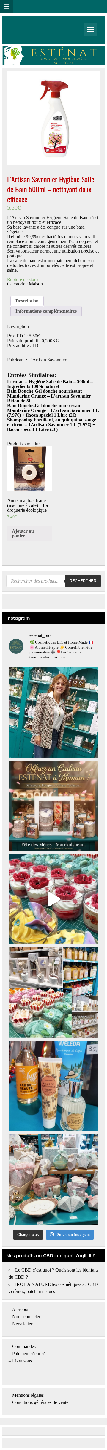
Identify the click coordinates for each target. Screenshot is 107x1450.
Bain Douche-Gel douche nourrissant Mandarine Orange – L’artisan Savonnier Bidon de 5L (49, 396)
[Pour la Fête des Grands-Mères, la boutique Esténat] (53, 992)
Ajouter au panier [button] (23, 533)
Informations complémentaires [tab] (46, 311)
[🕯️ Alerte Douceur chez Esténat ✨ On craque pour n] (53, 899)
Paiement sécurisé (28, 1353)
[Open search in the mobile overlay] (53, 581)
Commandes (24, 1346)
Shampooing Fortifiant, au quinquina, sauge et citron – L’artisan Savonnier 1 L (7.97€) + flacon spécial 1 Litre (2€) (51, 424)
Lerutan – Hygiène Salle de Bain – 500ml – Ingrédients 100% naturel (50, 384)
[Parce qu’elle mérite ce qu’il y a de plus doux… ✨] (53, 806)
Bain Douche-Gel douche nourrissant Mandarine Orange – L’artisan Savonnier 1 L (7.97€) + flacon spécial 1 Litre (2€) (53, 410)
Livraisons (22, 1360)
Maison (36, 283)
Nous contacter (26, 1316)
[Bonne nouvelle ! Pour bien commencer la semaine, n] (53, 1086)
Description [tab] (27, 300)
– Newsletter (20, 1323)
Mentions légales (28, 1395)
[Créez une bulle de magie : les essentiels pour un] (53, 1179)
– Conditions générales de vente (38, 1402)
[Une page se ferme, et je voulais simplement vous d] (53, 712)
